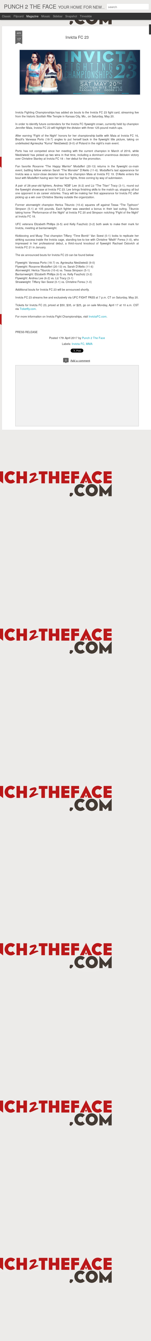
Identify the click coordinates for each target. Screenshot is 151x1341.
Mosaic (45, 16)
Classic (6, 16)
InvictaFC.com (98, 316)
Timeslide (86, 16)
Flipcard (19, 16)
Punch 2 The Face (93, 338)
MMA (89, 344)
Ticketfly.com (28, 309)
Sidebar (58, 16)
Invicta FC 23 (77, 37)
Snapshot (71, 16)
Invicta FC (78, 344)
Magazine (32, 16)
